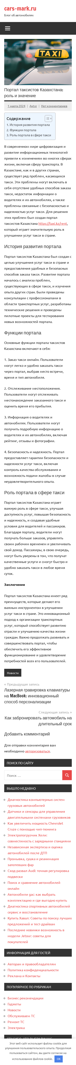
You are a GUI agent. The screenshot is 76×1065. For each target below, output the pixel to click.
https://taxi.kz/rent (52, 223)
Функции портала (23, 130)
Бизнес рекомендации (25, 998)
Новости (13, 673)
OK (59, 1059)
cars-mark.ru (20, 8)
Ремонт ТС (16, 1021)
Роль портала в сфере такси (30, 135)
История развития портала (30, 125)
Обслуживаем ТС (21, 1016)
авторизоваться (37, 751)
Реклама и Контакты (24, 976)
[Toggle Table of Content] (46, 118)
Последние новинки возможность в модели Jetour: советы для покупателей (36, 936)
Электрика (16, 1027)
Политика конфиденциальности (33, 970)
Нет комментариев (54, 106)
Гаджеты (14, 1004)
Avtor (33, 106)
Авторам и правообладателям (32, 964)
